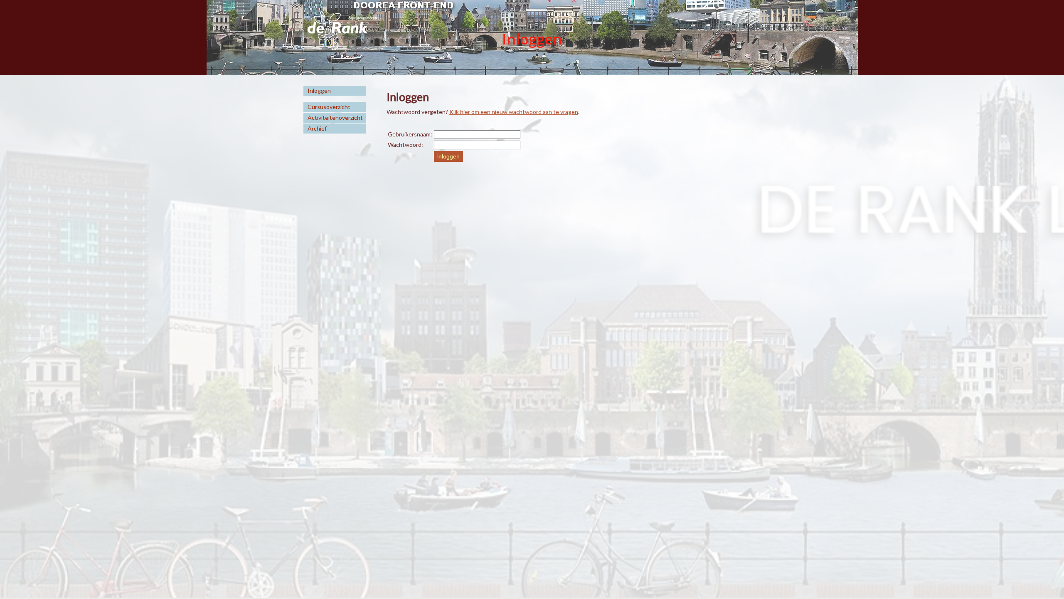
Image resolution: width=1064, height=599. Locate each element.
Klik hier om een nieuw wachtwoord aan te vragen (513, 111)
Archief (317, 128)
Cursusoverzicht (329, 106)
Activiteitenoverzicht (335, 117)
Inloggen (319, 90)
